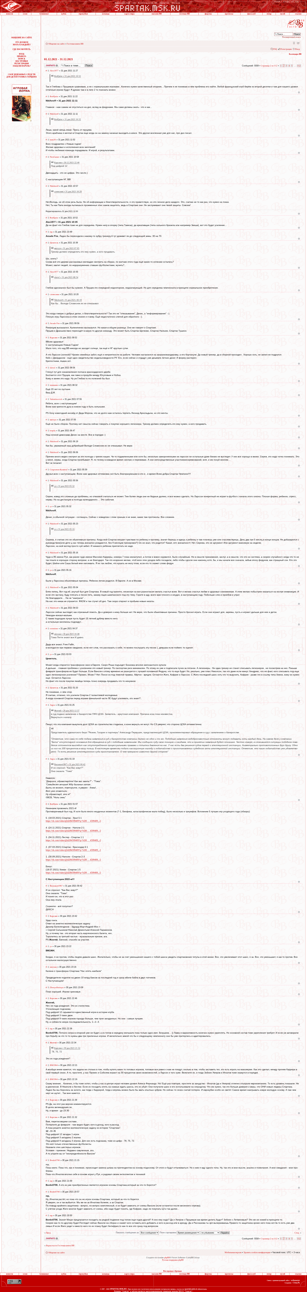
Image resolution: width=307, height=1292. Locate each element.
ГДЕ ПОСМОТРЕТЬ (22, 49)
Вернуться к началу (299, 92)
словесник (54, 294)
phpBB (167, 1257)
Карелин (54, 337)
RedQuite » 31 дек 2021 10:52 (67, 76)
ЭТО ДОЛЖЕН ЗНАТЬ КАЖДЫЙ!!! (22, 43)
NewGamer (54, 157)
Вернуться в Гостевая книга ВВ (60, 1245)
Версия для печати (298, 42)
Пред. (48, 1233)
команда (105, 14)
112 (299, 65)
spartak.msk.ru (191, 1289)
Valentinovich (56, 399)
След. (297, 1233)
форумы (208, 14)
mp (51, 232)
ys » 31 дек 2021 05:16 (64, 529)
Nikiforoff (54, 114)
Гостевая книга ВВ (75, 44)
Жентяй (53, 1042)
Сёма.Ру (296, 1283)
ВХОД (21, 54)
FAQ (275, 49)
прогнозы (229, 14)
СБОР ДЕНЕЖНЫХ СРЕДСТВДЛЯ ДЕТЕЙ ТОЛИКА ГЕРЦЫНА (21, 75)
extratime (54, 628)
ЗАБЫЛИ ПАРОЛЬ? (22, 66)
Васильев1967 (56, 886)
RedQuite (54, 96)
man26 (53, 139)
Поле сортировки (168, 1232)
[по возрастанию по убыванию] (215, 1232)
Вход (297, 49)
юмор (269, 14)
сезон (25, 14)
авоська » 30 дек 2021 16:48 (66, 634)
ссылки (298, 14)
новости (9, 14)
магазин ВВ (157, 14)
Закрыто (47, 64)
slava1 (52, 367)
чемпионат (44, 14)
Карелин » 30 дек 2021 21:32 (67, 1048)
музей (282, 14)
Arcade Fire (55, 323)
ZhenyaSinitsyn (57, 987)
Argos (52, 705)
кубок (63, 14)
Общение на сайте (56, 44)
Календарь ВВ (295, 54)
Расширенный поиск (291, 37)
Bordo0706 (55, 1160)
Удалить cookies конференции (257, 1252)
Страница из (269, 65)
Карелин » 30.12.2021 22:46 (66, 162)
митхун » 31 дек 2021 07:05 (66, 248)
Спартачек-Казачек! (59, 469)
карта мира (129, 14)
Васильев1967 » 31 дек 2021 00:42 (69, 764)
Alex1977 (54, 70)
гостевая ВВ (184, 14)
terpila (52, 430)
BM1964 (54, 1065)
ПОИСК (21, 59)
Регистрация (286, 49)
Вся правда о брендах (172, 1271)
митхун (53, 419)
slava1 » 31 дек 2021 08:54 (66, 277)
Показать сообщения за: (128, 1232)
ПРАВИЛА (21, 56)
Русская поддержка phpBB (173, 1260)
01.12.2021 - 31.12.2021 (58, 59)
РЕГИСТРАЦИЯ (21, 63)
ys (51, 506)
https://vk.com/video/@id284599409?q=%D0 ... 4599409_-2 (73, 821)
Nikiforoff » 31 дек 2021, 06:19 (68, 300)
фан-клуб (251, 14)
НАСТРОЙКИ (22, 61)
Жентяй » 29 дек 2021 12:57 (66, 710)
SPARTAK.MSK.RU (118, 1289)
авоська (53, 967)
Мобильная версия (293, 42)
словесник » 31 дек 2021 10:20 (68, 191)
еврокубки (83, 14)
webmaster (295, 1280)
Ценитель (54, 242)
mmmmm (54, 385)
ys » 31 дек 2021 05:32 (64, 486)
